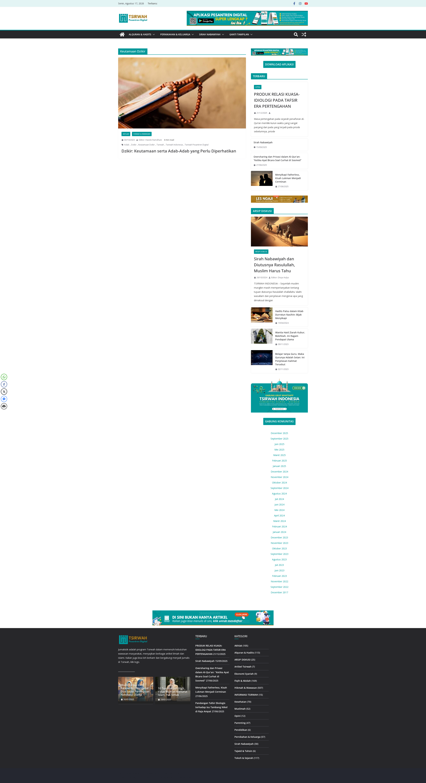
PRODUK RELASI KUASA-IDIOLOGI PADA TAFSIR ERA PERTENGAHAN (277, 100)
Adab (126, 144)
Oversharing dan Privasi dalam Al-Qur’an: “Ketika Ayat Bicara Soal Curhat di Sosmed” (277, 158)
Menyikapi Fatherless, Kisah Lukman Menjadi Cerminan (288, 178)
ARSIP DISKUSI (261, 251)
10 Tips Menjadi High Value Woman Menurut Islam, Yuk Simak (172, 691)
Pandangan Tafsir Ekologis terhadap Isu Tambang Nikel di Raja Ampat (211, 707)
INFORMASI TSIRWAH (246, 694)
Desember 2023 (279, 537)
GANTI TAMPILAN (239, 34)
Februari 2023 (279, 575)
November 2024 (279, 477)
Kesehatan (240, 701)
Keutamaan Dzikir (146, 144)
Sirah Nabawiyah (209, 34)
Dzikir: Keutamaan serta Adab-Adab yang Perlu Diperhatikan (178, 151)
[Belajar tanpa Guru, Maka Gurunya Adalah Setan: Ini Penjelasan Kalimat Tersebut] (262, 361)
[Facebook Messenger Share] (4, 399)
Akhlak (126, 134)
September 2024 (279, 488)
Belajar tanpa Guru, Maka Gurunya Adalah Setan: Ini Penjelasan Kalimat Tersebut (290, 359)
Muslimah (240, 708)
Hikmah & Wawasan (141, 134)
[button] (153, 34)
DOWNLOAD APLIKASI (279, 64)
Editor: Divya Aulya (280, 277)
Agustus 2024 (279, 493)
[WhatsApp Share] (4, 377)
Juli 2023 (279, 564)
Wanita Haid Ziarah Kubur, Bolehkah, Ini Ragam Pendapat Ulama (290, 336)
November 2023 (279, 543)
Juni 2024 (279, 504)
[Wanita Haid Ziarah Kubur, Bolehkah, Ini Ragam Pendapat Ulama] (262, 338)
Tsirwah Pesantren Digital (197, 144)
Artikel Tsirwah (242, 666)
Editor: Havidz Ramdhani (150, 139)
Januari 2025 (279, 466)
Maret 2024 (279, 521)
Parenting (240, 722)
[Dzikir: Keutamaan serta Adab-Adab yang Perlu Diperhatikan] (182, 92)
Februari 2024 (279, 526)
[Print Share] (4, 406)
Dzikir (133, 144)
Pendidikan (240, 729)
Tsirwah (160, 144)
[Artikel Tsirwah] (122, 34)
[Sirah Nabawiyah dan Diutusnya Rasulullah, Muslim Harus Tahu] (279, 232)
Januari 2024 (279, 532)
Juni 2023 (279, 570)
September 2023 (279, 554)
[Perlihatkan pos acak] (304, 34)
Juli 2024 (279, 499)
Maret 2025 (279, 455)
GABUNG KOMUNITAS (279, 421)
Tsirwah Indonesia (174, 144)
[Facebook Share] (4, 384)
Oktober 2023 (279, 548)
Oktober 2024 (279, 482)
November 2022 (279, 581)
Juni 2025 (279, 444)
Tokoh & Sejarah (243, 758)
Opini (257, 87)
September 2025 (279, 438)
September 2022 (279, 586)
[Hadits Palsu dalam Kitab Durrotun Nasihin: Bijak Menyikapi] (262, 317)
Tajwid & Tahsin (243, 751)
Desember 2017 (279, 592)
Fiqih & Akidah (242, 680)
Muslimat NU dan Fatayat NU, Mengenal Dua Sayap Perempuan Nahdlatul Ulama (135, 689)
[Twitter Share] (4, 391)
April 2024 (279, 515)
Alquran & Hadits (140, 34)
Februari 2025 (279, 460)
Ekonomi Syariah (244, 673)
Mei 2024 (279, 510)
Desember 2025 (279, 433)
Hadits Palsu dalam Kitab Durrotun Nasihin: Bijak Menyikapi (289, 315)
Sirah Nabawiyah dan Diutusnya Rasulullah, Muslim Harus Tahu (274, 264)
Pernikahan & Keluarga (175, 34)
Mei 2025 (279, 449)
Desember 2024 (279, 471)
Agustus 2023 (279, 559)
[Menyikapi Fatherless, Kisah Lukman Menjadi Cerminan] (262, 180)
